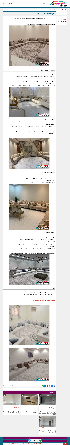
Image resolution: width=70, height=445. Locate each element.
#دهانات (54, 299)
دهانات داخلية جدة (49, 9)
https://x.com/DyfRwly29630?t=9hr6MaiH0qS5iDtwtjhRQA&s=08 (44, 300)
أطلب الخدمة (52, 296)
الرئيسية (54, 9)
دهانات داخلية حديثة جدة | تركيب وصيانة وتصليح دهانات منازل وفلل (46, 443)
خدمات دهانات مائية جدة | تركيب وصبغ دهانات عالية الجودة (23, 443)
